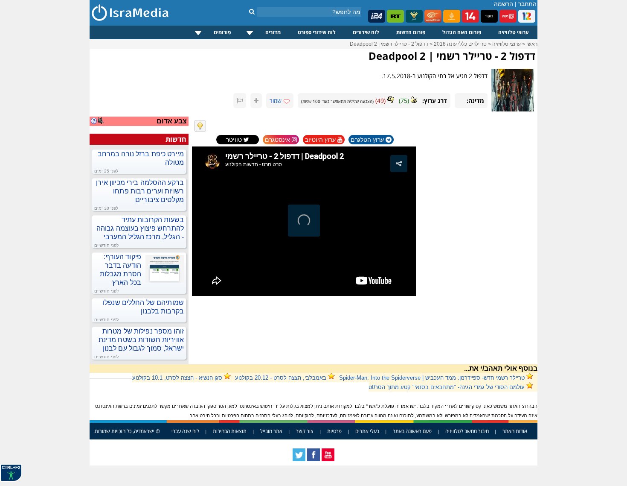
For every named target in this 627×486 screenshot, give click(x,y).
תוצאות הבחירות (230, 431)
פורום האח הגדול (461, 32)
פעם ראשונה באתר (412, 431)
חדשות (175, 139)
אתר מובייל (271, 431)
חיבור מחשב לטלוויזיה (467, 431)
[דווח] (240, 101)
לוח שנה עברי (185, 431)
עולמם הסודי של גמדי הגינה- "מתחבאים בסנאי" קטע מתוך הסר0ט (447, 387)
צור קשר (305, 431)
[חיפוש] (252, 11)
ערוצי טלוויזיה (513, 32)
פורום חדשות (410, 32)
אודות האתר (514, 431)
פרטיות (334, 431)
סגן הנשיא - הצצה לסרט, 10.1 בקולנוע (177, 378)
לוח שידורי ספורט (317, 32)
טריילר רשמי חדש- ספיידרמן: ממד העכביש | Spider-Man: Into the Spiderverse (432, 378)
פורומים (222, 32)
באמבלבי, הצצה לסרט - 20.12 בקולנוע (280, 378)
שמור (276, 101)
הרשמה (503, 3)
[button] (398, 163)
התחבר (527, 3)
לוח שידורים (366, 32)
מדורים (273, 32)
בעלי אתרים (367, 431)
